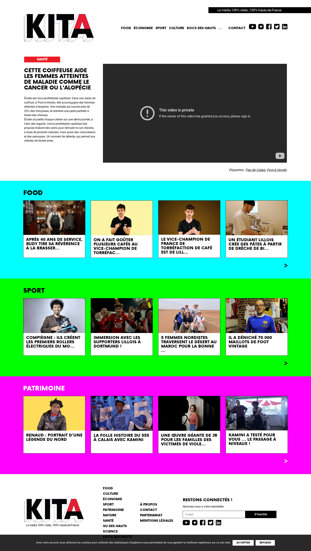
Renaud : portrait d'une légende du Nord (54, 437)
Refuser (265, 542)
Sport (161, 28)
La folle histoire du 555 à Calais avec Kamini (121, 437)
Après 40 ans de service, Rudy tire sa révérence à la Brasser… (54, 244)
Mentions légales (156, 521)
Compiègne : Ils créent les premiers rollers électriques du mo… (53, 342)
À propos (148, 504)
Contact (236, 28)
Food (126, 28)
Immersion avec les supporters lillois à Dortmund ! (117, 342)
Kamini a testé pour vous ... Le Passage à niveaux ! (252, 439)
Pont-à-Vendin (277, 170)
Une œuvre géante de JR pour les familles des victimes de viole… (189, 440)
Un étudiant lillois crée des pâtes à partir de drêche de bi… (255, 244)
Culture (176, 28)
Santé (42, 59)
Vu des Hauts (115, 526)
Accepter (243, 542)
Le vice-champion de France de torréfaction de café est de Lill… (186, 246)
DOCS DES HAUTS (201, 28)
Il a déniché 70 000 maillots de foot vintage (250, 342)
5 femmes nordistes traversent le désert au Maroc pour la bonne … (189, 344)
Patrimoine (113, 510)
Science (110, 531)
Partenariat (151, 515)
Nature (109, 515)
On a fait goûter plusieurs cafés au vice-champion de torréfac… (116, 246)
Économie (143, 28)
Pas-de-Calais (255, 170)
